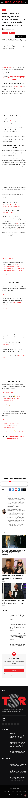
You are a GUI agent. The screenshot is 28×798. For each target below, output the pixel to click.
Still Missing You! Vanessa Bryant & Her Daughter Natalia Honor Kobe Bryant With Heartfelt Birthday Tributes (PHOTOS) (18, 645)
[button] (25, 2)
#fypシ (16, 425)
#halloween (6, 423)
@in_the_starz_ (7, 419)
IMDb (24, 152)
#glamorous (19, 270)
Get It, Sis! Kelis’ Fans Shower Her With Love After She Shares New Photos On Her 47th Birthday (17, 779)
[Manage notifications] (25, 795)
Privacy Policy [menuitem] (20, 793)
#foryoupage (7, 266)
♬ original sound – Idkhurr (10, 308)
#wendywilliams (19, 268)
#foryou (13, 398)
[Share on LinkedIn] (19, 489)
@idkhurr (6, 294)
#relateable (6, 268)
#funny (12, 423)
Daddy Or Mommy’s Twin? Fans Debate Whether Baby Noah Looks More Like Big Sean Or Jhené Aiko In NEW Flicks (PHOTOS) (18, 772)
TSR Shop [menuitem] (14, 793)
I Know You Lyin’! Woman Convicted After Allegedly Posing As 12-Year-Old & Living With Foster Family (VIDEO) (18, 626)
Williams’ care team (17, 86)
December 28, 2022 (8, 344)
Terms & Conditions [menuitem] (9, 794)
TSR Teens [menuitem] (9, 793)
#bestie (13, 266)
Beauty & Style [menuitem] (18, 791)
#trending (6, 400)
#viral (11, 400)
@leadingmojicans (8, 258)
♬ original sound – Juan (10, 274)
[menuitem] (4, 791)
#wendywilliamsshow (9, 270)
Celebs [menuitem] (5, 791)
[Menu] (2, 2)
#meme (18, 266)
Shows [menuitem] (24, 791)
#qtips (5, 304)
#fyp (16, 264)
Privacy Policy (11, 675)
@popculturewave (8, 392)
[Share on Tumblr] (22, 489)
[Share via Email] (24, 489)
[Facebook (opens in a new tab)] (10, 489)
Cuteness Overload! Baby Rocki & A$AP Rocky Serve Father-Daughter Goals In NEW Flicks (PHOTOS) (18, 764)
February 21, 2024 (8, 212)
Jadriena (7, 29)
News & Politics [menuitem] (11, 791)
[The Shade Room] (14, 2)
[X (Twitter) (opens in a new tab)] (13, 489)
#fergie (12, 268)
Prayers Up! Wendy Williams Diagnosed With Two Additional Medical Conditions (14, 77)
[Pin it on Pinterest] (16, 489)
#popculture (7, 398)
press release (14, 120)
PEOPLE (19, 229)
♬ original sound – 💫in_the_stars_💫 (13, 431)
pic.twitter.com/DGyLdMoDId (11, 206)
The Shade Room (7, 67)
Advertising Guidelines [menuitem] (19, 794)
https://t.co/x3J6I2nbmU (10, 204)
